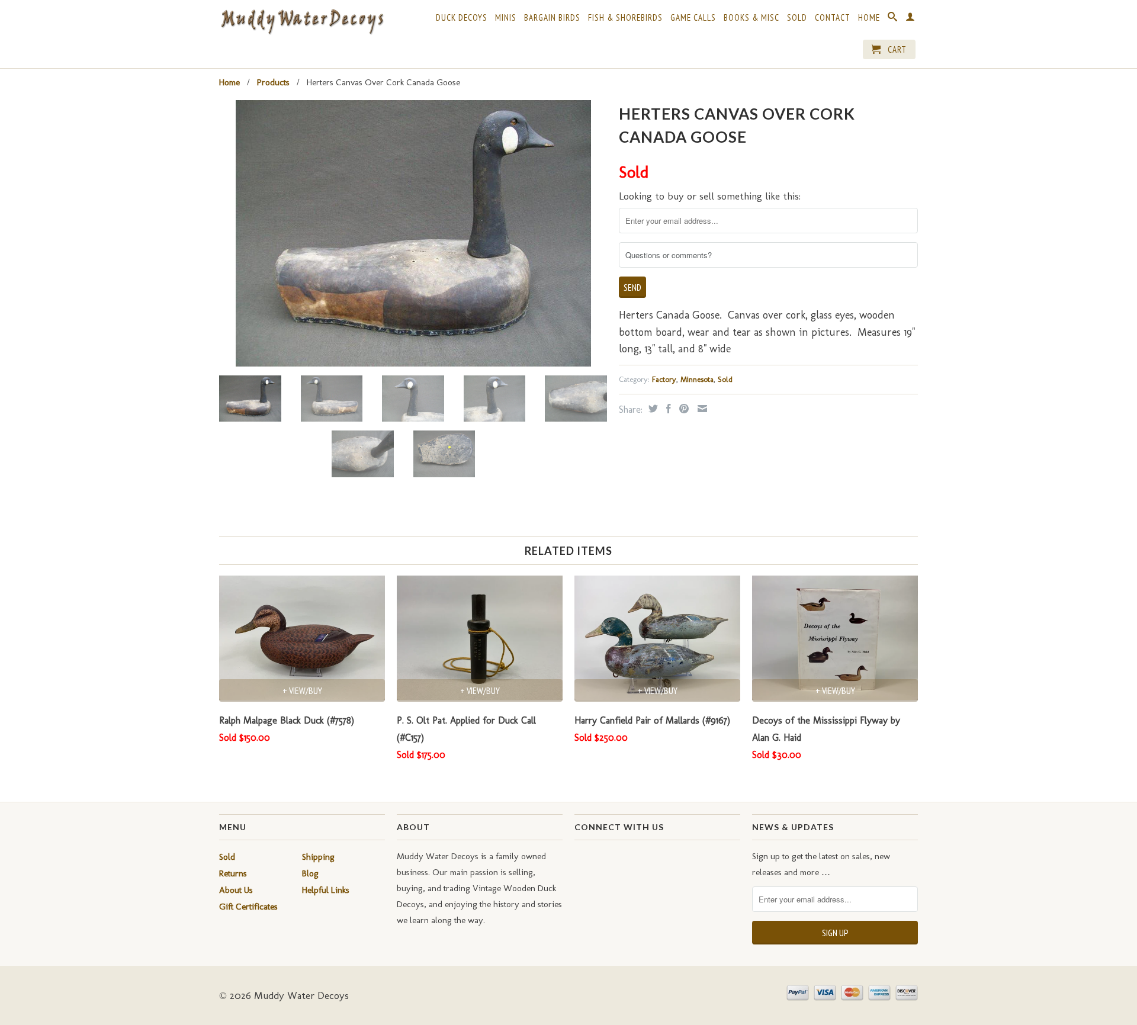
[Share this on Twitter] (651, 408)
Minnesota (697, 379)
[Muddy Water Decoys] (302, 22)
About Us (236, 890)
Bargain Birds (552, 17)
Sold (797, 17)
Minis (505, 17)
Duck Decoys (461, 17)
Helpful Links (325, 890)
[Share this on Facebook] (667, 408)
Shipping (318, 857)
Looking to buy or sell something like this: (710, 196)
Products (273, 82)
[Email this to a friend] (701, 408)
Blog (310, 873)
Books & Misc (751, 17)
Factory (664, 379)
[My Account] (910, 19)
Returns (233, 873)
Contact (832, 17)
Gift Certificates (248, 906)
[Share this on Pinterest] (682, 408)
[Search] (893, 19)
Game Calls (693, 17)
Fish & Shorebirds (625, 17)
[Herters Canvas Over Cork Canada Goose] (413, 233)
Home (869, 17)
